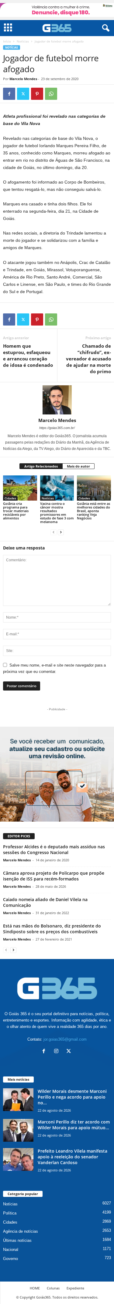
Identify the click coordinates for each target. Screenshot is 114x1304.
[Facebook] (9, 94)
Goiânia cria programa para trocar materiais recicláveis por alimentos (16, 510)
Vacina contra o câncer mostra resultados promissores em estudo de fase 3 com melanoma (57, 512)
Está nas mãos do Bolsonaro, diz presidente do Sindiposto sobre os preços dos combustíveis (52, 928)
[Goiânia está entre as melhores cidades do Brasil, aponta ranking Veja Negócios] (94, 488)
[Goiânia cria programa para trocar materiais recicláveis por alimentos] (20, 488)
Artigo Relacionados (41, 466)
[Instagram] (57, 1051)
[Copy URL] (65, 94)
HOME (35, 1288)
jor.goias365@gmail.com (65, 1039)
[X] (23, 94)
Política (9, 1213)
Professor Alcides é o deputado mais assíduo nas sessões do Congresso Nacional (54, 849)
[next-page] (61, 532)
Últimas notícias (17, 1240)
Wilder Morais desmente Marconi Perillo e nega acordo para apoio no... (72, 1097)
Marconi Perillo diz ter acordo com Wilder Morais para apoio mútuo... (74, 1124)
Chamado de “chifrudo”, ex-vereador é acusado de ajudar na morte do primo (88, 358)
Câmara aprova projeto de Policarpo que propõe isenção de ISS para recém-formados (53, 876)
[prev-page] (53, 532)
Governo (10, 1258)
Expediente (75, 1288)
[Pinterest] (37, 94)
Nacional (10, 1249)
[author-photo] (57, 399)
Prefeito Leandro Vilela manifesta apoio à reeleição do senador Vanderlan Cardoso (72, 1156)
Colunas (53, 1288)
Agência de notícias (20, 1231)
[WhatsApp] (51, 94)
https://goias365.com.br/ (57, 428)
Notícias (23, 41)
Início (7, 41)
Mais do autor (78, 466)
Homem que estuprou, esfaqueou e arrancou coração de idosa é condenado (28, 355)
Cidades (10, 498)
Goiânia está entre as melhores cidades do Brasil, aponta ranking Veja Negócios (93, 510)
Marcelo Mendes (23, 78)
